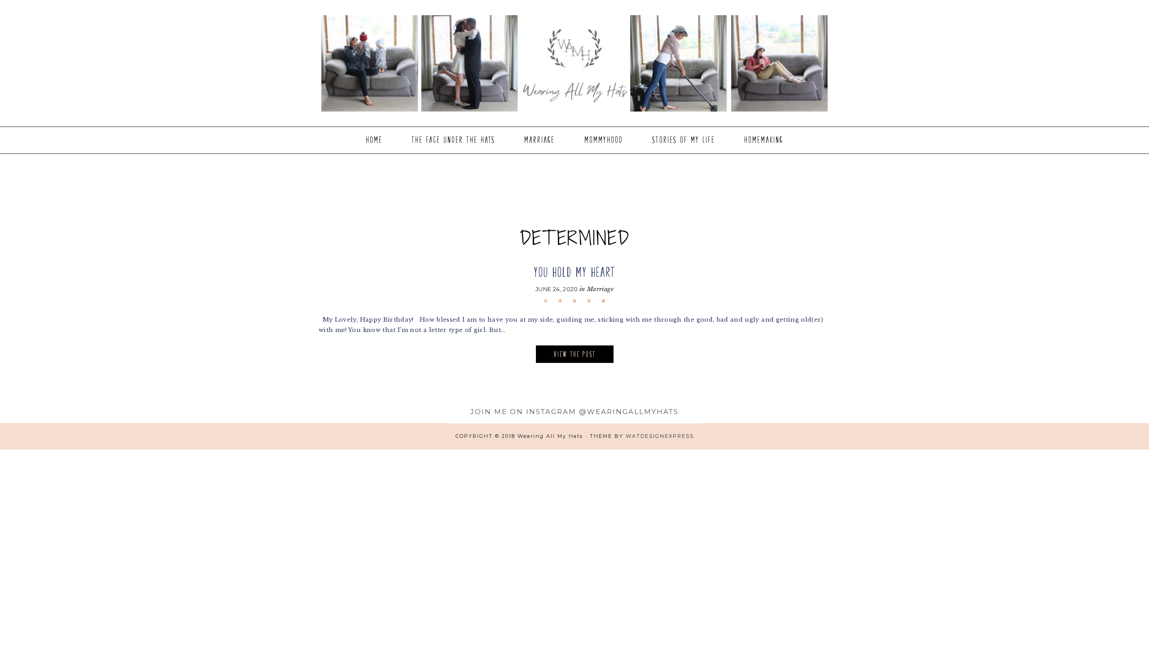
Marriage (600, 289)
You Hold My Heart (575, 272)
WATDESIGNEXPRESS (660, 436)
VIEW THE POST (575, 354)
